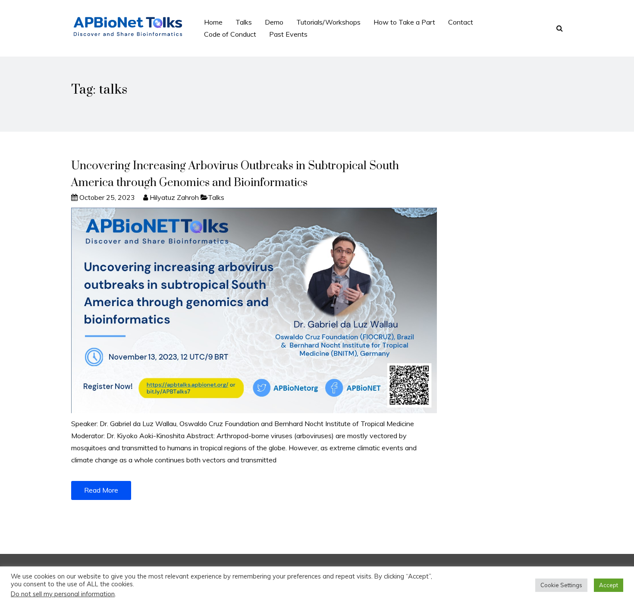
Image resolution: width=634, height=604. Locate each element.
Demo (274, 22)
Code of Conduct (230, 34)
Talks (243, 22)
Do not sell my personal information (63, 594)
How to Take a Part (404, 22)
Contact (460, 22)
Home (213, 22)
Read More (101, 490)
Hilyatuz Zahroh (174, 197)
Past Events (288, 34)
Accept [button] (608, 585)
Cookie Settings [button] (561, 585)
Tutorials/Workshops (328, 22)
